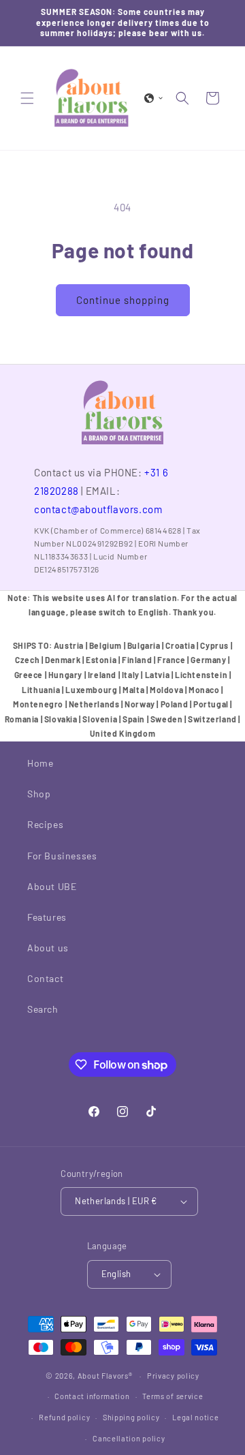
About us (48, 947)
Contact (45, 978)
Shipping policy (131, 1417)
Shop (38, 793)
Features (47, 917)
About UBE (51, 886)
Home (40, 763)
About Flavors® (105, 1375)
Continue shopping (122, 300)
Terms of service (172, 1396)
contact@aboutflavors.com (98, 509)
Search (43, 1009)
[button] (27, 98)
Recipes (45, 824)
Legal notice (195, 1417)
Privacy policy (173, 1375)
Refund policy (64, 1417)
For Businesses (62, 855)
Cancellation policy (129, 1438)
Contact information (91, 1396)
